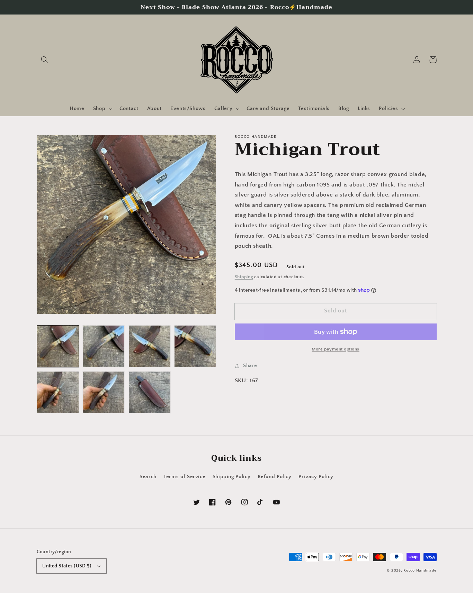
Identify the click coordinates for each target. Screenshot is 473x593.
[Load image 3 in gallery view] (149, 346)
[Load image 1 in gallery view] (58, 346)
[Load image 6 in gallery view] (103, 392)
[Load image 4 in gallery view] (195, 346)
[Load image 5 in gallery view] (58, 392)
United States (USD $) (66, 566)
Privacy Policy (315, 477)
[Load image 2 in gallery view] (103, 346)
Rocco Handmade (419, 570)
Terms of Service (184, 477)
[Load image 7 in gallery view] (149, 392)
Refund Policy (275, 477)
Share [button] (250, 365)
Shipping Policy (231, 477)
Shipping (244, 276)
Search (148, 477)
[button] (45, 59)
